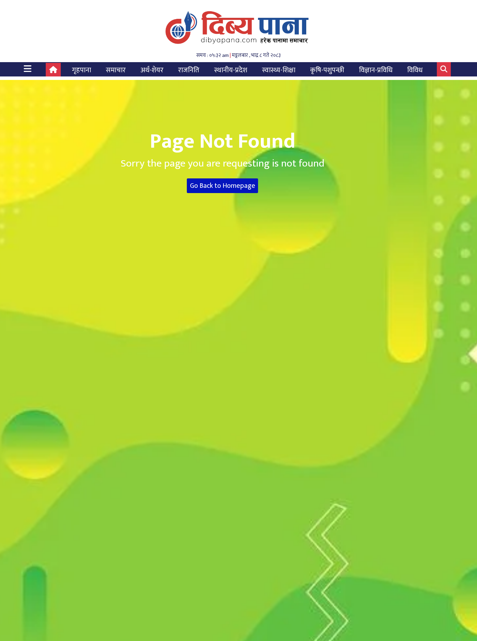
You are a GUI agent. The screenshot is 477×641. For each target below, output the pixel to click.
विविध (415, 70)
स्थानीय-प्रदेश (230, 70)
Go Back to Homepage (222, 186)
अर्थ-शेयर (151, 70)
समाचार (116, 70)
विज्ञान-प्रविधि (375, 70)
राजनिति (188, 70)
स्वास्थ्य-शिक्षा (278, 70)
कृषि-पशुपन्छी (327, 70)
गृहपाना (81, 70)
